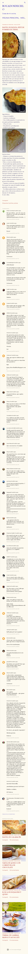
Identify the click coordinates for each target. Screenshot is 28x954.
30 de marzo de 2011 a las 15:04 (13, 810)
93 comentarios (14, 897)
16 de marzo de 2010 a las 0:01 (13, 447)
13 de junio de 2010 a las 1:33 (12, 777)
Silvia (8, 237)
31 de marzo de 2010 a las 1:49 (13, 696)
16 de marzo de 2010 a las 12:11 (13, 582)
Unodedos (9, 415)
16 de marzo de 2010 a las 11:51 (13, 571)
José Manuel (10, 443)
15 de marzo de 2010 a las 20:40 (13, 387)
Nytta (8, 517)
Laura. (8, 223)
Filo (7, 689)
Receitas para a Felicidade (13, 798)
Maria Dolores (10, 468)
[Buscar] (25, 2)
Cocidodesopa (10, 262)
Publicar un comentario (8, 814)
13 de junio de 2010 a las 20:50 (13, 794)
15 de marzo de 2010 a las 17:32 (13, 285)
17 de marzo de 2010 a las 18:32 (13, 646)
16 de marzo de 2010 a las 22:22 (13, 625)
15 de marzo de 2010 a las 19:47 (13, 351)
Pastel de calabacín (11, 837)
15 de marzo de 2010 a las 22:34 (13, 439)
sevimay (9, 481)
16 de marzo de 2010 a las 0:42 (13, 477)
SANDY (8, 557)
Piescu (8, 401)
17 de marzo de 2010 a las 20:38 (13, 657)
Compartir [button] (5, 200)
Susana (8, 303)
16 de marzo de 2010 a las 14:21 (13, 593)
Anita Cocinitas (10, 210)
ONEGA (9, 313)
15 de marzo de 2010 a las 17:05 (13, 233)
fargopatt (9, 492)
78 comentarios (14, 840)
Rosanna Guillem (11, 533)
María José (9, 391)
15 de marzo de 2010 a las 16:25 (13, 219)
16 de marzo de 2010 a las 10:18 (13, 552)
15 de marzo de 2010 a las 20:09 (13, 370)
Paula (8, 597)
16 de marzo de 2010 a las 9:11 (13, 513)
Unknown (9, 355)
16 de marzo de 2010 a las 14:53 (13, 608)
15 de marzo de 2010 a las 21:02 (13, 397)
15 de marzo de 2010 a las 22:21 (13, 424)
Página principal (10, 18)
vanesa (8, 629)
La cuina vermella (11, 428)
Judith (8, 289)
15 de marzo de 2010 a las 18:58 (13, 328)
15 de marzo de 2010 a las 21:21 (13, 411)
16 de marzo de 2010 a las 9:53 (13, 541)
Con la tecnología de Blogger (15, 949)
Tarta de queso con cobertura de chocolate (11, 865)
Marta (8, 650)
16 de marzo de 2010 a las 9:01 (13, 488)
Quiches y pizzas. (13, 203)
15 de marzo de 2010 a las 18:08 (13, 309)
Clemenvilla (9, 741)
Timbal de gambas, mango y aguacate (10, 936)
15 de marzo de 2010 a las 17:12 (13, 258)
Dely (8, 451)
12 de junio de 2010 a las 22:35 (13, 737)
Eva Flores (9, 545)
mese (8, 575)
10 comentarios (14, 940)
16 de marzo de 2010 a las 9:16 (13, 529)
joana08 (9, 661)
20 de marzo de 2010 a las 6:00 (13, 685)
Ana (8, 638)
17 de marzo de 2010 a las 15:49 (13, 634)
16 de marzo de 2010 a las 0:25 (13, 464)
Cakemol (9, 586)
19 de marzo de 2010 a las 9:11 (13, 668)
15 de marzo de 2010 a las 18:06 (13, 299)
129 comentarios (14, 870)
